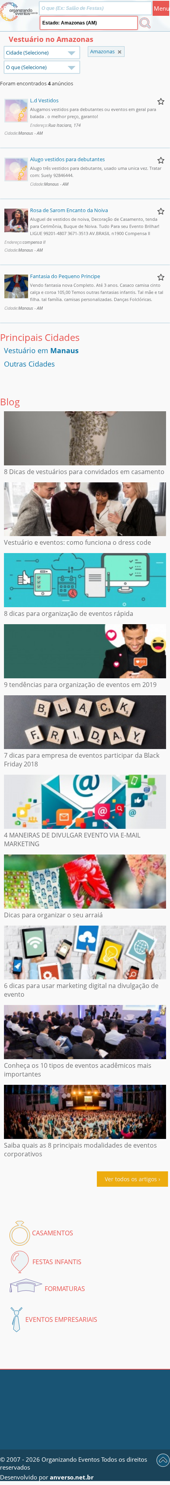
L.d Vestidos (44, 100)
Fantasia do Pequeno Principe (65, 276)
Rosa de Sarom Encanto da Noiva (69, 210)
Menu (161, 8)
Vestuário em (41, 350)
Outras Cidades (29, 364)
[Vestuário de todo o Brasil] (119, 52)
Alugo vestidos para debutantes (67, 159)
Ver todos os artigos (131, 1179)
